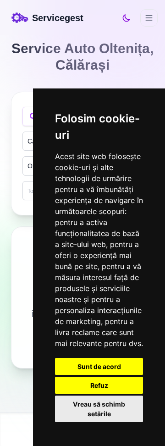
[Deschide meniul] (149, 18)
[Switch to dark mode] (126, 18)
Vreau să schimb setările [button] (99, 409)
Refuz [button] (99, 385)
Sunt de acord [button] (99, 366)
